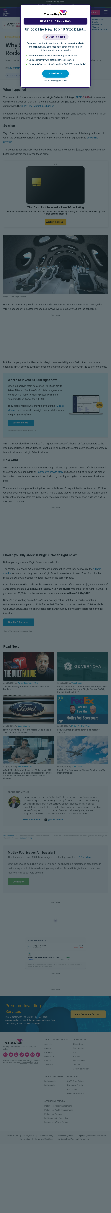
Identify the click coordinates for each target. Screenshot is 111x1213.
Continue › (55, 73)
